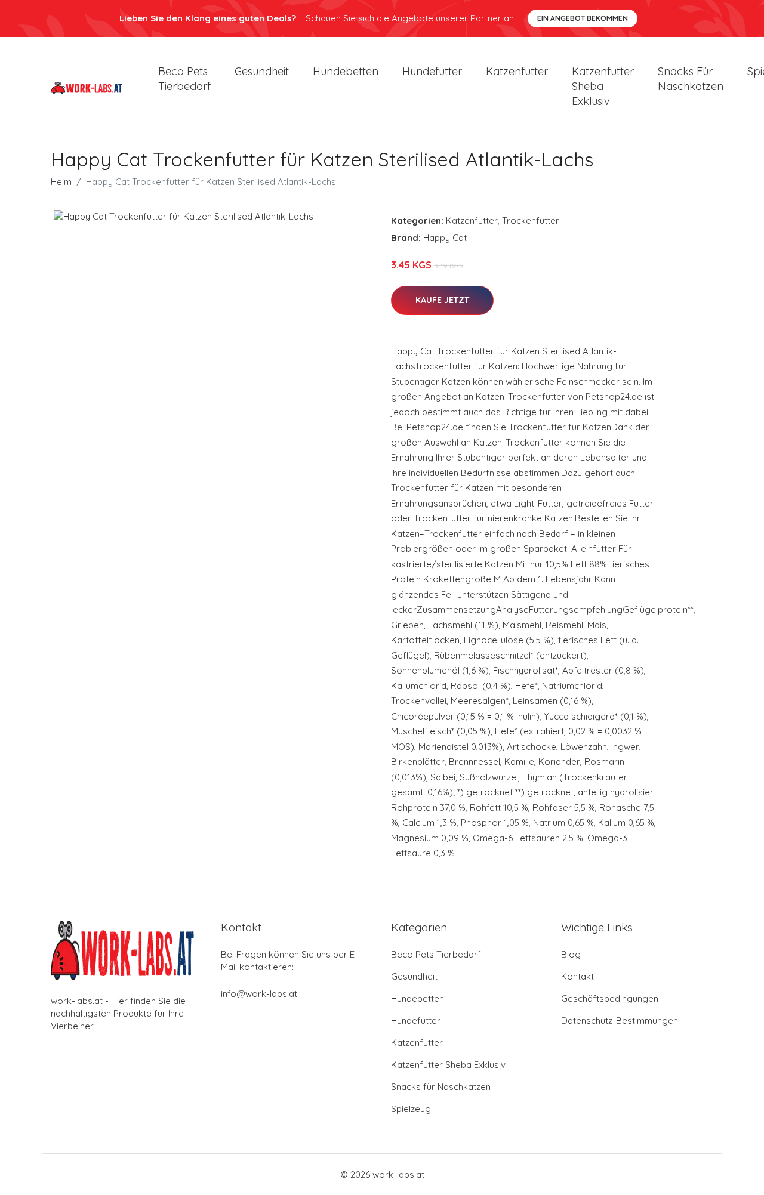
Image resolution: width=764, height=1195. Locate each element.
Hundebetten (345, 71)
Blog (571, 954)
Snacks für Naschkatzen (690, 78)
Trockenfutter (530, 220)
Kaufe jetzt (442, 300)
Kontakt (577, 976)
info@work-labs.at (259, 993)
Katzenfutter (517, 71)
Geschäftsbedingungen (609, 998)
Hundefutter (432, 71)
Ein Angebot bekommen (582, 18)
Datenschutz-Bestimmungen (619, 1020)
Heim (61, 181)
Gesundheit (262, 71)
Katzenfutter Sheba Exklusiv (603, 86)
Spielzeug (411, 1108)
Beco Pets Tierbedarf (184, 78)
